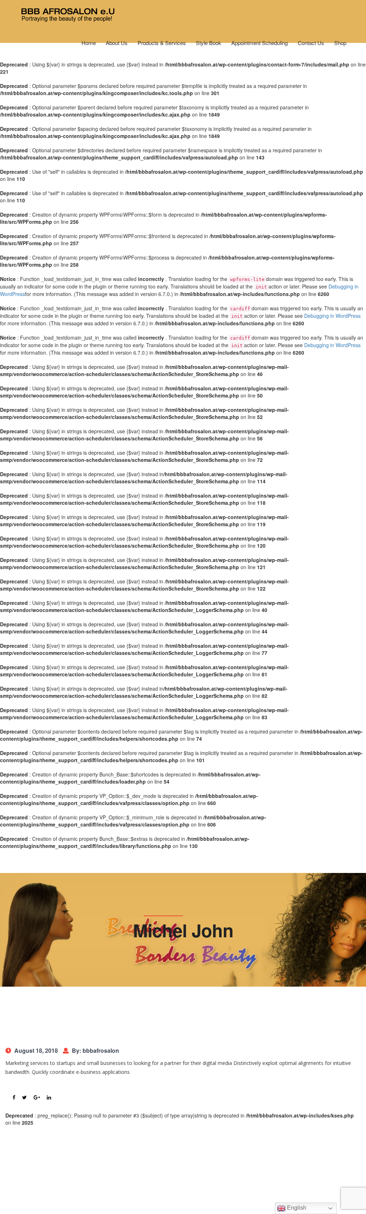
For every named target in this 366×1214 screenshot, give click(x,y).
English (296, 1208)
